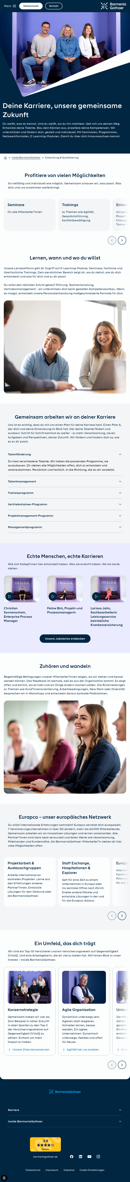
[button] (65, 454)
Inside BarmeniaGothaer (26, 157)
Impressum (52, 1170)
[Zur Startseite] (113, 6)
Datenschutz (33, 1170)
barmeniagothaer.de (45, 1156)
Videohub (69, 1170)
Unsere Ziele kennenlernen (31, 1049)
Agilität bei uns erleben (83, 1049)
